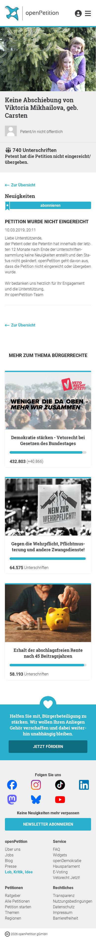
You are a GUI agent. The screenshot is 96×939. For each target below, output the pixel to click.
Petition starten (18, 907)
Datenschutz (64, 907)
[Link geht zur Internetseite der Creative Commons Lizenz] (8, 933)
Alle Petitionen (17, 901)
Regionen (13, 918)
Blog (9, 860)
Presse (10, 866)
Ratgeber (12, 895)
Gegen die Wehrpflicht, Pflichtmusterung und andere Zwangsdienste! (48, 546)
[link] (88, 13)
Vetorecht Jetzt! (66, 877)
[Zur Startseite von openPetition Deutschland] (32, 13)
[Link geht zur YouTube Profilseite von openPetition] (60, 799)
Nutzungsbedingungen (72, 901)
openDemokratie (67, 860)
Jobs (9, 855)
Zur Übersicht (23, 185)
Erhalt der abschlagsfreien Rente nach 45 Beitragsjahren (48, 653)
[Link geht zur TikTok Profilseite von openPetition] (60, 784)
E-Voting (60, 872)
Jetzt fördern (48, 746)
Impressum (62, 912)
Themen (12, 912)
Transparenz (64, 895)
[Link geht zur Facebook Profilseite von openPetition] (12, 784)
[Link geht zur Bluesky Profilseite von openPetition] (36, 799)
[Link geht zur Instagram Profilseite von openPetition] (36, 784)
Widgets (60, 855)
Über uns (12, 849)
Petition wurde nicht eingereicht (47, 221)
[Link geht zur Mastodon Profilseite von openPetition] (12, 799)
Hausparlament (66, 866)
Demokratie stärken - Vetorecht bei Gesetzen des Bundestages (48, 440)
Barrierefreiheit (65, 918)
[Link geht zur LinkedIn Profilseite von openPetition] (84, 784)
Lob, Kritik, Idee (19, 872)
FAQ (56, 849)
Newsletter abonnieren (48, 824)
